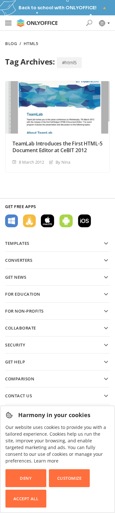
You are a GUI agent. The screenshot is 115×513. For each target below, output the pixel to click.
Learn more (46, 461)
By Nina (63, 162)
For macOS (47, 220)
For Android (66, 220)
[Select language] (104, 23)
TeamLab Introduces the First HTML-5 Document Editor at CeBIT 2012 (57, 147)
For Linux (29, 220)
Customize (69, 478)
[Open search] (89, 23)
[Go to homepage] (37, 23)
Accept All (25, 498)
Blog (11, 43)
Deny (26, 478)
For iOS (84, 220)
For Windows (11, 220)
